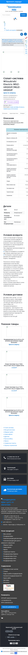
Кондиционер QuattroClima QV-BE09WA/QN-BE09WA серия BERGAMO (14, 341)
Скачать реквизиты (9, 607)
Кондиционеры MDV (9, 560)
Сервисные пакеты (10, 443)
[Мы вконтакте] (2, 618)
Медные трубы (8, 545)
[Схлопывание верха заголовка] (25, 34)
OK (15, 653)
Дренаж (6, 436)
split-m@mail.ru (7, 522)
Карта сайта (7, 578)
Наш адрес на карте (12, 469)
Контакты (6, 582)
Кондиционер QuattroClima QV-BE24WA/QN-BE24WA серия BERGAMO (14, 411)
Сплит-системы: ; (13, 517)
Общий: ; (11, 516)
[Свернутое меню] (21, 34)
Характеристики (14, 113)
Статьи (5, 571)
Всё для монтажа (9, 430)
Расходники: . (12, 519)
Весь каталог (7, 534)
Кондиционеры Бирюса (10, 554)
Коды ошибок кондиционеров (12, 573)
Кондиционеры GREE (9, 558)
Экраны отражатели (10, 445)
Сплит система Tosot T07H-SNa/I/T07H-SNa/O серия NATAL (14, 387)
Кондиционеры (8, 536)
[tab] (5, 113)
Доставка (6, 580)
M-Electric (21, 107)
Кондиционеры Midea (10, 556)
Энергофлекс (8, 434)
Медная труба (8, 432)
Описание (4, 113)
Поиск (23, 15)
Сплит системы (14, 107)
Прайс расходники (14, 30)
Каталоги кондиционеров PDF (12, 576)
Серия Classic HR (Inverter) (10, 108)
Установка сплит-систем (10, 569)
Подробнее (15, 338)
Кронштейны (8, 438)
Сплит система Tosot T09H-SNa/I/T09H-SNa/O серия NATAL (14, 364)
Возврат (22, 113)
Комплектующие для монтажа (12, 538)
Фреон (6, 441)
